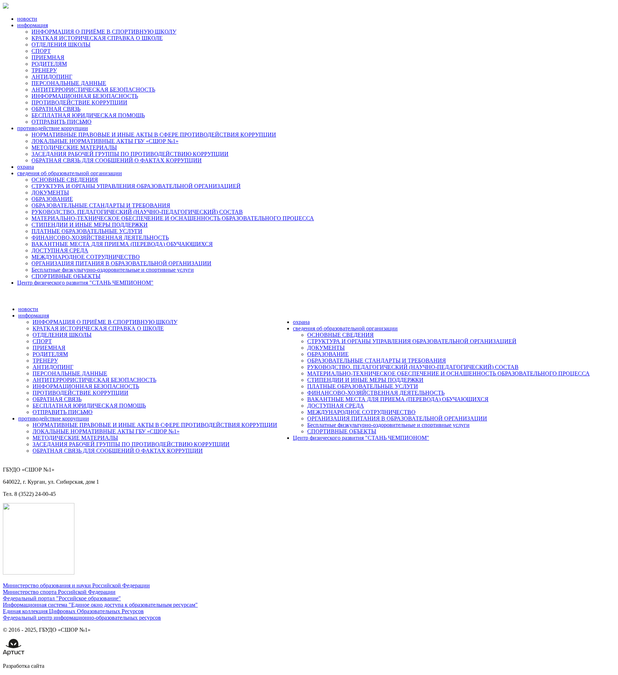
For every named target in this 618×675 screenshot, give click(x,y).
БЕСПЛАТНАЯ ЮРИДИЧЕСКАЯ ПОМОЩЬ (88, 115)
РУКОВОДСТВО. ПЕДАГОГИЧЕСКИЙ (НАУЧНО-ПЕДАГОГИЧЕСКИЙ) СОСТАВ (137, 212)
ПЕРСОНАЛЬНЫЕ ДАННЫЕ (68, 83)
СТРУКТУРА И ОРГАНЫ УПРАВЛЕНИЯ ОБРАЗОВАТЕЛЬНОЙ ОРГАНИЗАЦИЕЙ (136, 186)
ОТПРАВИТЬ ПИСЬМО (61, 122)
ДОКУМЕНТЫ (50, 192)
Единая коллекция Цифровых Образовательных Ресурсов (73, 611)
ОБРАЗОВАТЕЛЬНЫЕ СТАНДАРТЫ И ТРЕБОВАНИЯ (100, 205)
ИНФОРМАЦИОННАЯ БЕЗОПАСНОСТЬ (84, 96)
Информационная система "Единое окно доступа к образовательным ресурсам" (100, 605)
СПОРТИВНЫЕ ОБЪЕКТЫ (65, 276)
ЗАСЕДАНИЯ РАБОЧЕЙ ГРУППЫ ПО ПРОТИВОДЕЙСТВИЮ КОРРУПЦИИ (130, 154)
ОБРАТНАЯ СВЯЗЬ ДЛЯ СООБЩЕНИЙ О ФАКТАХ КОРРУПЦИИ (116, 160)
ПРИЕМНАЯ (47, 57)
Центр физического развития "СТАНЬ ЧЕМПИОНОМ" (85, 283)
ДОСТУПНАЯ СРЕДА (59, 250)
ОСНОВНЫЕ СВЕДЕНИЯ (64, 180)
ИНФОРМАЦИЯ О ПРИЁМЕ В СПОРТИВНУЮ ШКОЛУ (103, 32)
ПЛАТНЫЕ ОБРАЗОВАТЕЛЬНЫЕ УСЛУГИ (86, 231)
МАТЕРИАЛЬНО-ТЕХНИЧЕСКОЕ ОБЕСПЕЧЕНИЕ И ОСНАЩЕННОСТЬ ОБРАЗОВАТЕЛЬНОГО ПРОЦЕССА (172, 218)
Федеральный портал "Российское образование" (62, 598)
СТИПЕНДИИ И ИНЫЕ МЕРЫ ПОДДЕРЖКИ (89, 225)
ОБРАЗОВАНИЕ (52, 199)
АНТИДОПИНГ (51, 77)
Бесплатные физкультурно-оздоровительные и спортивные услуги (112, 270)
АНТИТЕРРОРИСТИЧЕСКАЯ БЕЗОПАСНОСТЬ (93, 90)
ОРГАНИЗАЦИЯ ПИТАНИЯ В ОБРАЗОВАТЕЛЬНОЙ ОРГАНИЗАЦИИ (121, 263)
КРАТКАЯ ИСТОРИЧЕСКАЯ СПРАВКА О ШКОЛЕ (97, 38)
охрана (25, 167)
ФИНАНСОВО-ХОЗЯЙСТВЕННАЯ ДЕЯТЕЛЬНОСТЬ (100, 238)
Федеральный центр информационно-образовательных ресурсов (82, 618)
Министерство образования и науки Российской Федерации (76, 585)
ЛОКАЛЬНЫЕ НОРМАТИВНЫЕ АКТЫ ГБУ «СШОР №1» (104, 141)
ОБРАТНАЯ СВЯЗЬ (55, 109)
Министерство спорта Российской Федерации (59, 592)
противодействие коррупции (52, 128)
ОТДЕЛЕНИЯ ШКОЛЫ (60, 44)
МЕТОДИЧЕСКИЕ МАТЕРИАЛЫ (74, 147)
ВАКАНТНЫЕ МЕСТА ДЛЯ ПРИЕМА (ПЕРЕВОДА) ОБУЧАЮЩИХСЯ (122, 244)
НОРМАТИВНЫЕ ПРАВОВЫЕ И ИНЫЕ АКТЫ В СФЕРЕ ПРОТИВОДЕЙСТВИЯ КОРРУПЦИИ (153, 135)
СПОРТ (41, 51)
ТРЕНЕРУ (44, 70)
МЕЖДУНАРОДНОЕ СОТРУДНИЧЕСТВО (85, 257)
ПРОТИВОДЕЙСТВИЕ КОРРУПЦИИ (79, 102)
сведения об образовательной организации (69, 173)
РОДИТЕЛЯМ (49, 64)
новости (27, 19)
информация (32, 25)
